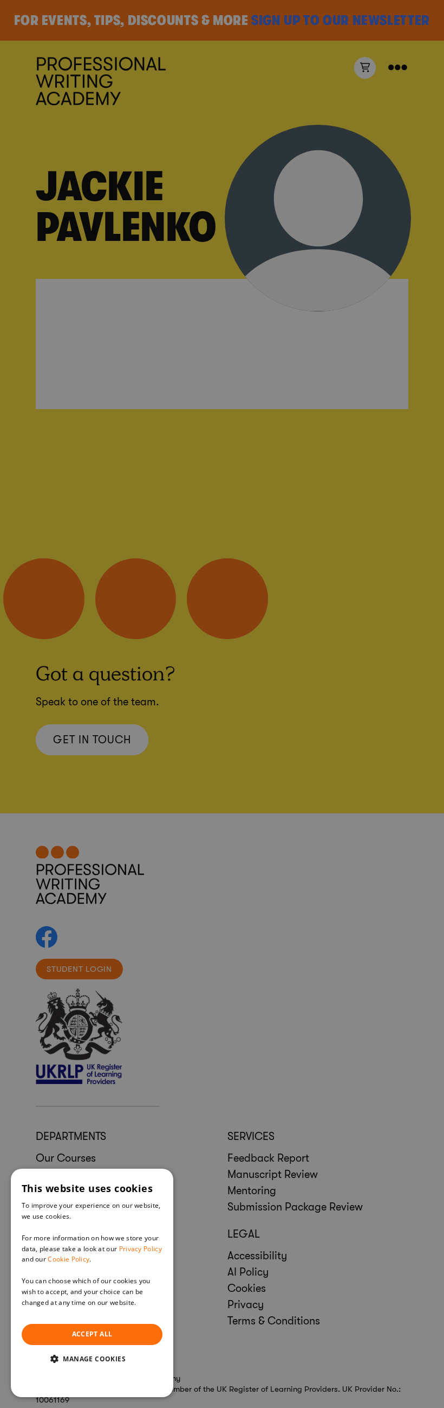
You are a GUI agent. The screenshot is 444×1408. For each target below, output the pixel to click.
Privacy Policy (140, 1248)
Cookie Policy (68, 1259)
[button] (92, 1358)
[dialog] (92, 1283)
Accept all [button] (92, 1334)
